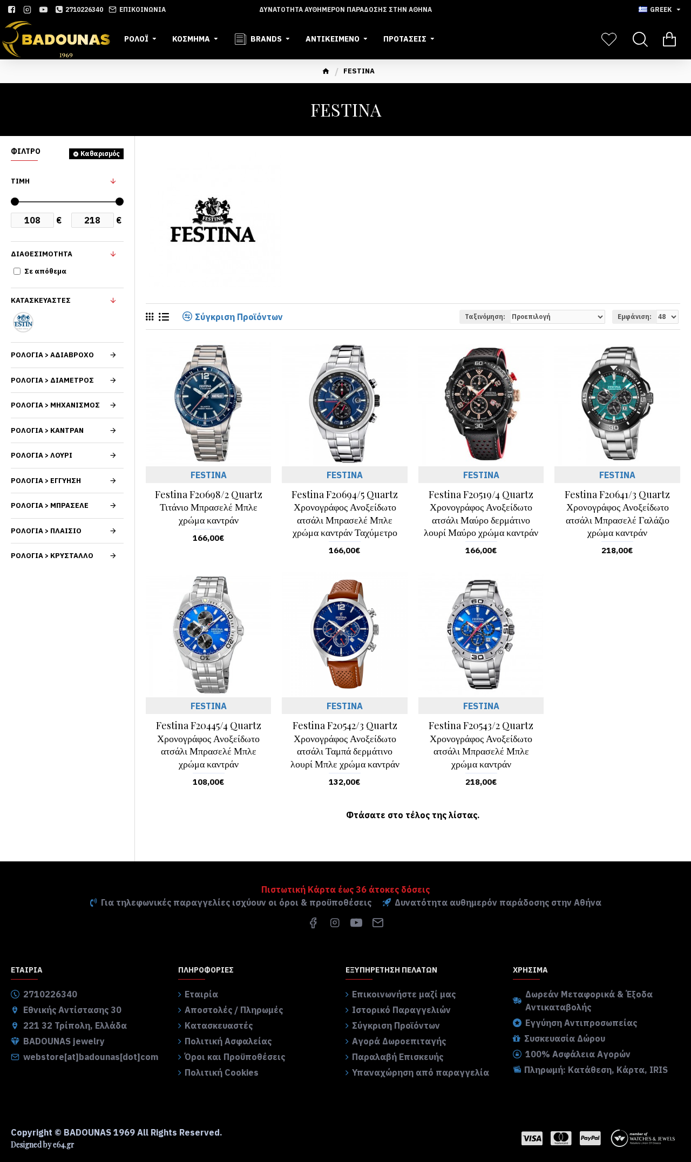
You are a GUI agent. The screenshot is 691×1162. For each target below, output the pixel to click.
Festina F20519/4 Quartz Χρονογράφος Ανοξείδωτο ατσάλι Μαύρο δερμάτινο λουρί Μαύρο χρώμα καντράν (481, 513)
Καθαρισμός (100, 154)
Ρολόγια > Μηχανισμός (55, 405)
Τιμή (20, 181)
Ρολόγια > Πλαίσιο (46, 530)
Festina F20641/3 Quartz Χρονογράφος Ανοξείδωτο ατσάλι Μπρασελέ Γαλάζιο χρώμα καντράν (617, 513)
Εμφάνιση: (635, 316)
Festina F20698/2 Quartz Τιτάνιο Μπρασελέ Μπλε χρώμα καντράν (208, 507)
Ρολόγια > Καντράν (47, 430)
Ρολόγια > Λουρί (41, 455)
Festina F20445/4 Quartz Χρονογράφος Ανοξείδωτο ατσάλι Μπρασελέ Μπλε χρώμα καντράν (208, 744)
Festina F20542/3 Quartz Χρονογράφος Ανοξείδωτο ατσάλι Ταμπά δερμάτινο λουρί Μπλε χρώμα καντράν (344, 744)
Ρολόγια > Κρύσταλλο (52, 555)
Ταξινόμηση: (485, 316)
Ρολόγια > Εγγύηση (46, 480)
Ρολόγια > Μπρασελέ (50, 505)
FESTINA (209, 475)
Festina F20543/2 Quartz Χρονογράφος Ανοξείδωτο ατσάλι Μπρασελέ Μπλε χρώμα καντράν (481, 744)
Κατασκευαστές (41, 300)
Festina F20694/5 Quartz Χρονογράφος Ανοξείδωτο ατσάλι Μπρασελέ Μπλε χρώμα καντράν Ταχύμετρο (345, 513)
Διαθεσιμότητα (41, 254)
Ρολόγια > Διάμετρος (52, 380)
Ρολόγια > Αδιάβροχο (52, 354)
